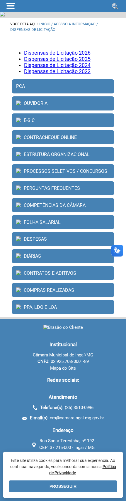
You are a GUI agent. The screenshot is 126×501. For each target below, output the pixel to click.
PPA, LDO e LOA (40, 307)
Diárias (32, 256)
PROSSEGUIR (63, 486)
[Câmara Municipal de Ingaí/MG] (63, 327)
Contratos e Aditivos (50, 273)
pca (20, 86)
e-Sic (29, 120)
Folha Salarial (42, 222)
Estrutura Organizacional (57, 154)
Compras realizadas (49, 290)
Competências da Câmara (55, 205)
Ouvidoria (35, 103)
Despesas (35, 239)
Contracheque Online (50, 137)
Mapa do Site (63, 368)
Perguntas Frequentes (52, 188)
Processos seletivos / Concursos (65, 171)
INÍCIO (44, 24)
